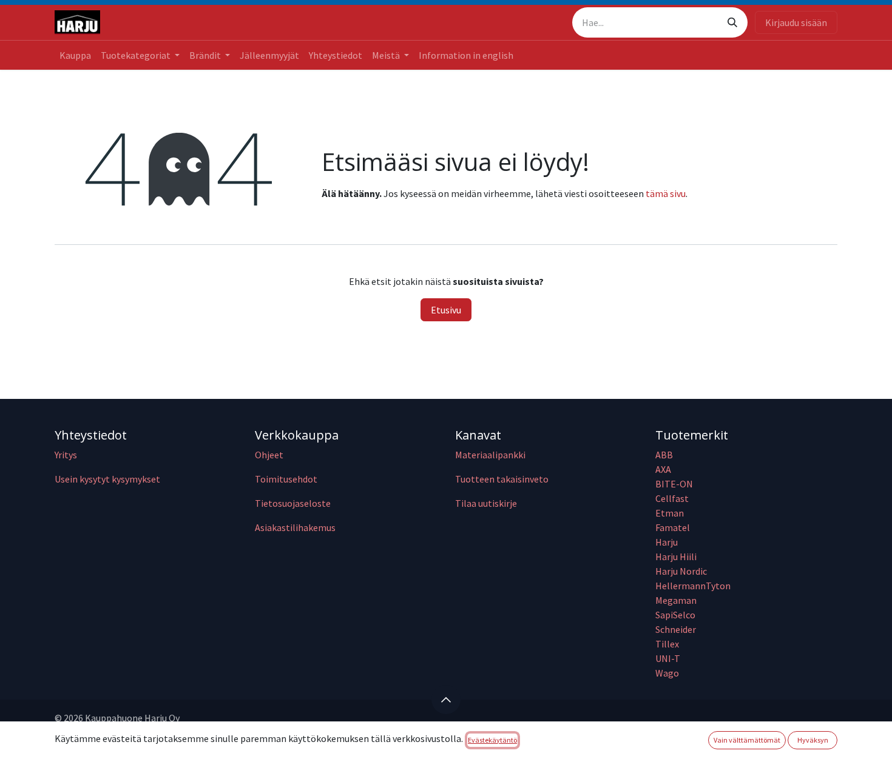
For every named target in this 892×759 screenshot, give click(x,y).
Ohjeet (269, 455)
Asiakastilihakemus (295, 527)
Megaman (676, 600)
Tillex (667, 644)
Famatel (673, 527)
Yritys (66, 455)
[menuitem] (75, 55)
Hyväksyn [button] (812, 739)
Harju (666, 542)
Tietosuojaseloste (293, 503)
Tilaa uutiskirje (486, 503)
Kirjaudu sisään (796, 22)
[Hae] (732, 22)
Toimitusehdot (286, 479)
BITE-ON (674, 484)
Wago (667, 673)
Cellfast (673, 498)
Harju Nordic (681, 571)
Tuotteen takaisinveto (502, 479)
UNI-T (667, 658)
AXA (663, 469)
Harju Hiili (676, 556)
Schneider (676, 629)
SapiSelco (675, 615)
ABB (664, 455)
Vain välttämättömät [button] (747, 739)
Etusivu (446, 310)
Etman (669, 513)
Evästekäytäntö (492, 739)
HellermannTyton (693, 586)
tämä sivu (666, 193)
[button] (446, 699)
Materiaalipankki (490, 455)
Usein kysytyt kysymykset (107, 479)
